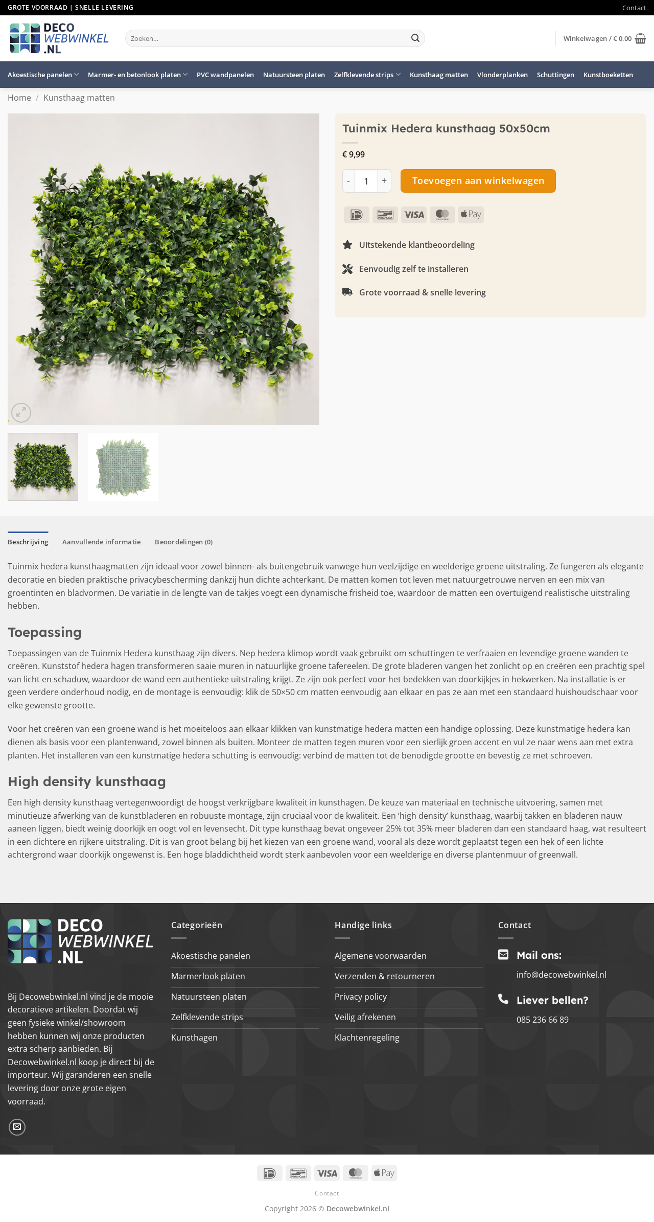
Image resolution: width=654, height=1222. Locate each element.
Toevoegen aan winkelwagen (478, 180)
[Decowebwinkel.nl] (59, 38)
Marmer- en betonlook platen (134, 74)
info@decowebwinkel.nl (561, 974)
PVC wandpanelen (225, 74)
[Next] (300, 269)
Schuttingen (555, 74)
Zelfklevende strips (363, 74)
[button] (605, 38)
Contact (634, 7)
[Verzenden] (415, 38)
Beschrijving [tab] (28, 541)
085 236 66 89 (543, 1019)
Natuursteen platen (294, 74)
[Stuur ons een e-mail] (17, 1127)
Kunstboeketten (608, 74)
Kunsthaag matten (439, 74)
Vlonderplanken (502, 74)
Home (19, 97)
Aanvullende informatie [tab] (101, 541)
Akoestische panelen (40, 74)
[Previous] (26, 269)
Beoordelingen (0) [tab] (184, 541)
